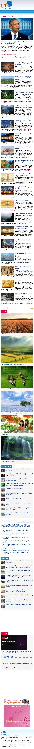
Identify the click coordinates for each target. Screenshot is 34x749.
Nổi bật (31, 737)
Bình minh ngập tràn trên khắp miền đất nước (13, 364)
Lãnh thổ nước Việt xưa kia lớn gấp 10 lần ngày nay (16, 550)
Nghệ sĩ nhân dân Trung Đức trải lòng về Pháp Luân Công (17, 663)
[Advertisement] (14, 621)
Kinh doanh (24, 736)
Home (4, 16)
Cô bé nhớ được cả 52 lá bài (9, 667)
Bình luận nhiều (22, 521)
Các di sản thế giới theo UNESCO (24, 213)
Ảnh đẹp (4, 311)
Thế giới (17, 736)
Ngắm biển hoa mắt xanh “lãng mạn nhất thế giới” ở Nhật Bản (17, 413)
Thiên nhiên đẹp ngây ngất (8, 461)
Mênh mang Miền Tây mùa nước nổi (10, 388)
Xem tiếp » (4, 51)
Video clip (4, 633)
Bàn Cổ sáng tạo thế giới (21, 200)
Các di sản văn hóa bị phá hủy (23, 173)
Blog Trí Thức (4, 738)
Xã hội (13, 736)
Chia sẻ (14, 737)
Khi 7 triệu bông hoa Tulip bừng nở (10, 333)
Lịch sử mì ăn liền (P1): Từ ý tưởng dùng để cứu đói (16, 57)
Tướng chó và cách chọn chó (13, 498)
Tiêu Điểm (7, 736)
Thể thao (3, 737)
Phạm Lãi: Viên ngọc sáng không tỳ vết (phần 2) (15, 524)
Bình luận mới (6, 521)
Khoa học (25, 737)
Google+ (30, 742)
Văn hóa (30, 736)
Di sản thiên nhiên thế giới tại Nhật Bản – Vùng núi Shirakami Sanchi (23, 78)
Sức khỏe (9, 737)
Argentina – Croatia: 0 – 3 (8, 660)
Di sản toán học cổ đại (21, 280)
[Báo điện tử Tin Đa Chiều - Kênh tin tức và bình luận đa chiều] (7, 9)
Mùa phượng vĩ (5, 434)
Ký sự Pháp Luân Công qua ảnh (14, 488)
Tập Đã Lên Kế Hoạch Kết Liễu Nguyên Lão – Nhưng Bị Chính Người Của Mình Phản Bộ (16, 652)
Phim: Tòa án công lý (7, 656)
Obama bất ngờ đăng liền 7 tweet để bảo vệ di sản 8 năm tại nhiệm (16, 42)
